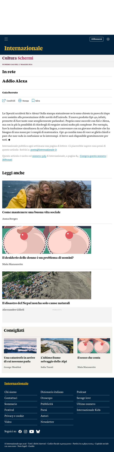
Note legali (22, 446)
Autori (44, 416)
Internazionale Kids (88, 410)
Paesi (44, 410)
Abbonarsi (96, 39)
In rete (9, 72)
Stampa (26, 101)
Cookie (31, 446)
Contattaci (10, 398)
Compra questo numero (93, 156)
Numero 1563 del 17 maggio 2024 (17, 64)
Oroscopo (46, 398)
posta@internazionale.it (44, 150)
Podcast (81, 392)
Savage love (84, 398)
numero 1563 (39, 156)
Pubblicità (47, 404)
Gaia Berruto (10, 92)
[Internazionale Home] (17, 383)
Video (8, 422)
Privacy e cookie (14, 416)
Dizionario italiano (52, 392)
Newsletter (47, 422)
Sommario (10, 404)
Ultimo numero (86, 404)
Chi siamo (10, 392)
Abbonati (7, 160)
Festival (9, 410)
